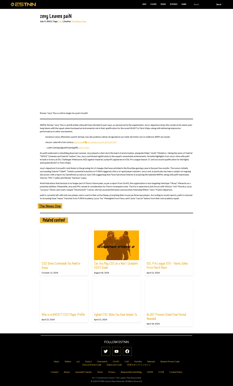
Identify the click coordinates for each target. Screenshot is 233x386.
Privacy (111, 372)
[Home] (23, 4)
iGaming (183, 4)
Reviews (163, 4)
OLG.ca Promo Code (91, 364)
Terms (100, 372)
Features (153, 4)
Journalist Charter (83, 372)
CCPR (161, 372)
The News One (79, 21)
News (144, 4)
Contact (54, 372)
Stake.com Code (114, 364)
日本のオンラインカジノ (139, 364)
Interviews (173, 4)
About (67, 372)
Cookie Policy (175, 372)
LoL (78, 361)
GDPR (150, 372)
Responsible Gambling (131, 372)
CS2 (60, 21)
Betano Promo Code (169, 361)
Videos (68, 361)
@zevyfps (78, 142)
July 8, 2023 (83, 147)
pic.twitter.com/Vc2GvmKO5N (101, 142)
